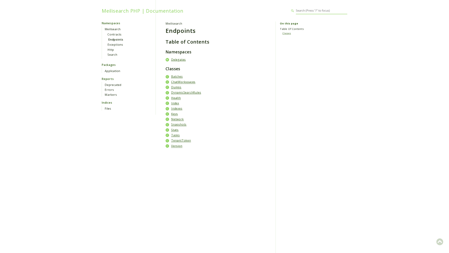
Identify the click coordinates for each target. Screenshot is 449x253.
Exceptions (115, 45)
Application (112, 71)
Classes (286, 33)
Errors (109, 90)
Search (112, 55)
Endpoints (115, 39)
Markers (111, 95)
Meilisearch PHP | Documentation (142, 10)
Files (108, 109)
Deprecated (113, 85)
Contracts (115, 34)
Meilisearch (112, 29)
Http (111, 50)
